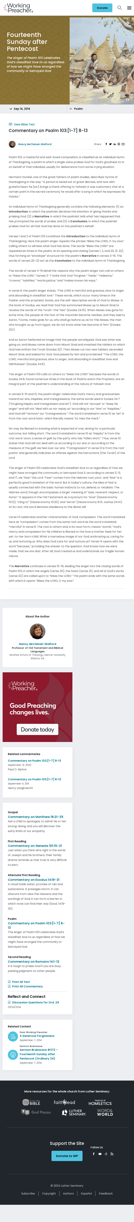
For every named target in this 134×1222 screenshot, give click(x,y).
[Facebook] (94, 1154)
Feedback (106, 1194)
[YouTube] (100, 1154)
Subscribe (28, 1194)
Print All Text (21, 982)
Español (86, 1194)
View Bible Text (24, 124)
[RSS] (112, 1154)
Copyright (49, 1194)
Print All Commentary (27, 986)
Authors (68, 1194)
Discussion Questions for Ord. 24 (35, 1002)
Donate (102, 8)
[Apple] (106, 1154)
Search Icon (120, 7)
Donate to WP (67, 1156)
